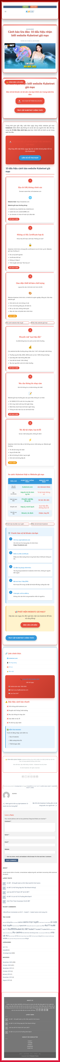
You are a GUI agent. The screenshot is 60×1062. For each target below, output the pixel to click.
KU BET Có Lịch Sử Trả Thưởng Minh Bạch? (19, 896)
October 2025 (7, 965)
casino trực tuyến (31, 922)
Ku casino (17, 932)
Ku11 (4, 947)
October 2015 (7, 971)
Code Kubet (41, 922)
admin (37, 40)
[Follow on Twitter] (42, 1010)
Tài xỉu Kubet (45, 936)
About (21, 1053)
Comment (8, 821)
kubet (45, 786)
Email (7, 842)
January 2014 (6, 974)
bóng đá (9, 922)
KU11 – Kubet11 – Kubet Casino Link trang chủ (33, 912)
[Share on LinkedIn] (37, 776)
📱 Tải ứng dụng (12, 663)
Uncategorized (30, 29)
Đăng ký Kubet (17, 938)
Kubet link (30, 1048)
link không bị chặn (34, 932)
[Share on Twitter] (28, 776)
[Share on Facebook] (25, 776)
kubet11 (49, 786)
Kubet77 (30, 1044)
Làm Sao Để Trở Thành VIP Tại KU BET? (18, 892)
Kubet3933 (30, 1046)
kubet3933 (54, 786)
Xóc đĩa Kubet (51, 936)
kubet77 (28, 787)
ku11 (35, 786)
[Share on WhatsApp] (23, 776)
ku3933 (42, 786)
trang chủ (40, 936)
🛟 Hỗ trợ (10, 667)
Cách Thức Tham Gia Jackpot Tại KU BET (18, 901)
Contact (36, 1053)
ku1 (33, 786)
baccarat (5, 922)
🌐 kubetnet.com (12, 658)
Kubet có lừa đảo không (7, 932)
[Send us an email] (45, 1010)
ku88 (53, 925)
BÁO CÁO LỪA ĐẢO (30, 625)
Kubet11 (30, 1041)
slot (30, 936)
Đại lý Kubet (22, 938)
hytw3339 (29, 786)
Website (7, 849)
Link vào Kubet (41, 932)
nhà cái (48, 932)
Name (7, 834)
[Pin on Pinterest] (34, 776)
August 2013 (6, 980)
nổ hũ (16, 936)
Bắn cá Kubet (14, 922)
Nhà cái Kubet (12, 936)
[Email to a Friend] (31, 776)
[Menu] (5, 11)
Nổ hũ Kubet (21, 936)
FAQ (40, 1053)
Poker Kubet (26, 936)
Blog (31, 1053)
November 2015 (7, 968)
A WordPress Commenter (10, 912)
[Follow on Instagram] (39, 1010)
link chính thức (25, 932)
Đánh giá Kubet (10, 938)
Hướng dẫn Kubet (30, 925)
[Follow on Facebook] (37, 1010)
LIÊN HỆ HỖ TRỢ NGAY (30, 158)
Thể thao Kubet (35, 936)
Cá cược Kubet (47, 922)
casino (20, 922)
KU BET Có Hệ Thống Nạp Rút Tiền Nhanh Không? (21, 887)
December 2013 (7, 977)
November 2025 (7, 962)
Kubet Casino (52, 929)
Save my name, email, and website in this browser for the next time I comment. (29, 856)
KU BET (25, 929)
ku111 (38, 786)
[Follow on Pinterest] (47, 1010)
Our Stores (26, 1053)
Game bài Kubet (16, 925)
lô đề (46, 932)
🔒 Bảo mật (10, 671)
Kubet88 (5, 950)
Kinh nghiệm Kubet (38, 925)
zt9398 (32, 787)
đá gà (27, 938)
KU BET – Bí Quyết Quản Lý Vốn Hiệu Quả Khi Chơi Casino (23, 883)
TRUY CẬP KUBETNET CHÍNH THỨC (30, 110)
